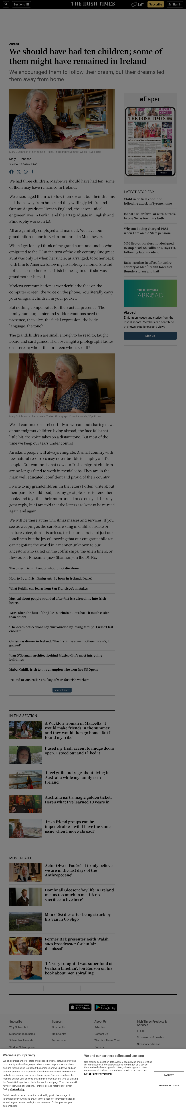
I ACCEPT (169, 1075)
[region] (93, 1080)
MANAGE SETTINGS (169, 1085)
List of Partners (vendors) (98, 1073)
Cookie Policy (17, 1089)
